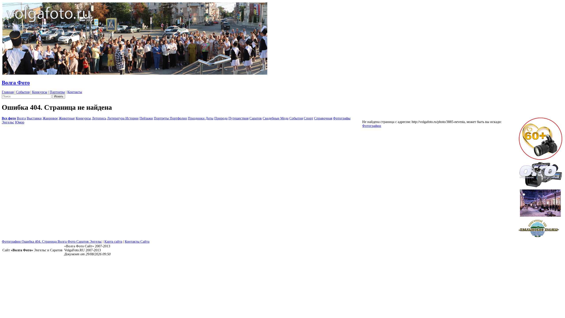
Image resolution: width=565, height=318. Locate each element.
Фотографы (341, 118)
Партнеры (57, 92)
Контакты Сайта (137, 241)
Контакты (74, 92)
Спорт (308, 118)
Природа (221, 118)
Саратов (255, 118)
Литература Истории (123, 118)
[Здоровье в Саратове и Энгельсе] (540, 202)
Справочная (323, 118)
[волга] (540, 173)
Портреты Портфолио (170, 118)
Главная (8, 92)
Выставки (34, 118)
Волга (21, 118)
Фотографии (371, 126)
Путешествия (238, 118)
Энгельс (8, 122)
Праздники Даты (200, 118)
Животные (67, 118)
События (23, 92)
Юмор (19, 122)
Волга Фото (16, 82)
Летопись (99, 118)
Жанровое (50, 118)
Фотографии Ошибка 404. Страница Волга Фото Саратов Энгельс (52, 241)
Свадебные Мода (275, 118)
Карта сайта (113, 241)
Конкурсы (39, 92)
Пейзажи (146, 118)
